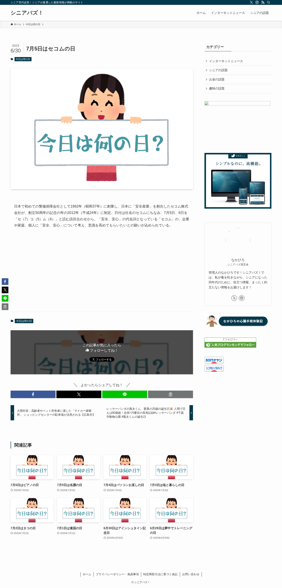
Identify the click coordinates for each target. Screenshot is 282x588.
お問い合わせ (190, 574)
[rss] (263, 2)
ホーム (87, 574)
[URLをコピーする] (170, 394)
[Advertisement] (102, 273)
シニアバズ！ (27, 12)
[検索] (268, 2)
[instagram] (257, 2)
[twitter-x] (251, 2)
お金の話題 (216, 79)
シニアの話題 (218, 70)
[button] (33, 394)
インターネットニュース (226, 61)
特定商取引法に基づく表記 (160, 574)
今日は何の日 (23, 59)
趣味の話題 (216, 88)
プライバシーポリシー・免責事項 (117, 574)
